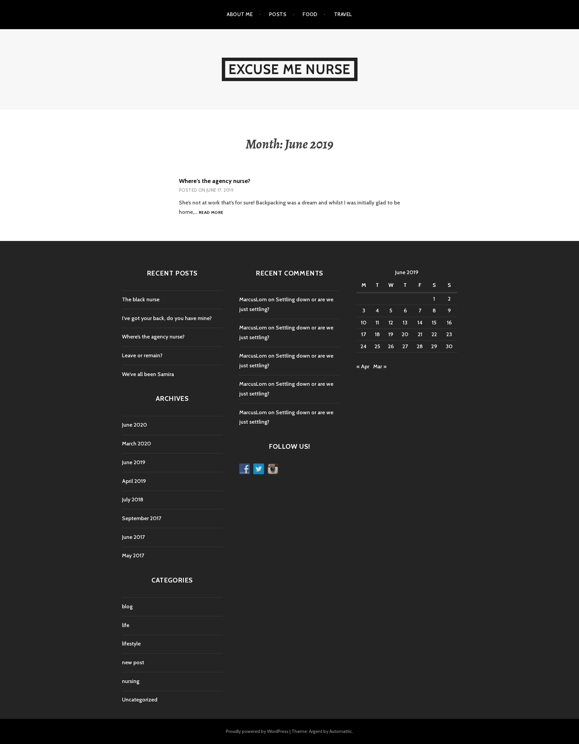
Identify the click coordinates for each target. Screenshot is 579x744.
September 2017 (141, 518)
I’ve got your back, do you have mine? (167, 318)
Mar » (379, 366)
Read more (211, 212)
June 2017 (133, 537)
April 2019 (134, 481)
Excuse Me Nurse (290, 69)
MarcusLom (253, 299)
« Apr (363, 366)
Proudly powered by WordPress (257, 731)
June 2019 (133, 462)
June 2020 (134, 425)
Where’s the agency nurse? (214, 181)
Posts (277, 14)
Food (310, 14)
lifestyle (131, 643)
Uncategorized (139, 699)
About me (240, 14)
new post (133, 662)
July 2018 (132, 499)
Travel (343, 14)
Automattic (340, 731)
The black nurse (140, 299)
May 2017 (133, 555)
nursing (130, 681)
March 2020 (136, 443)
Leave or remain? (142, 355)
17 (363, 334)
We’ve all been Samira (148, 374)
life (125, 625)
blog (127, 606)
